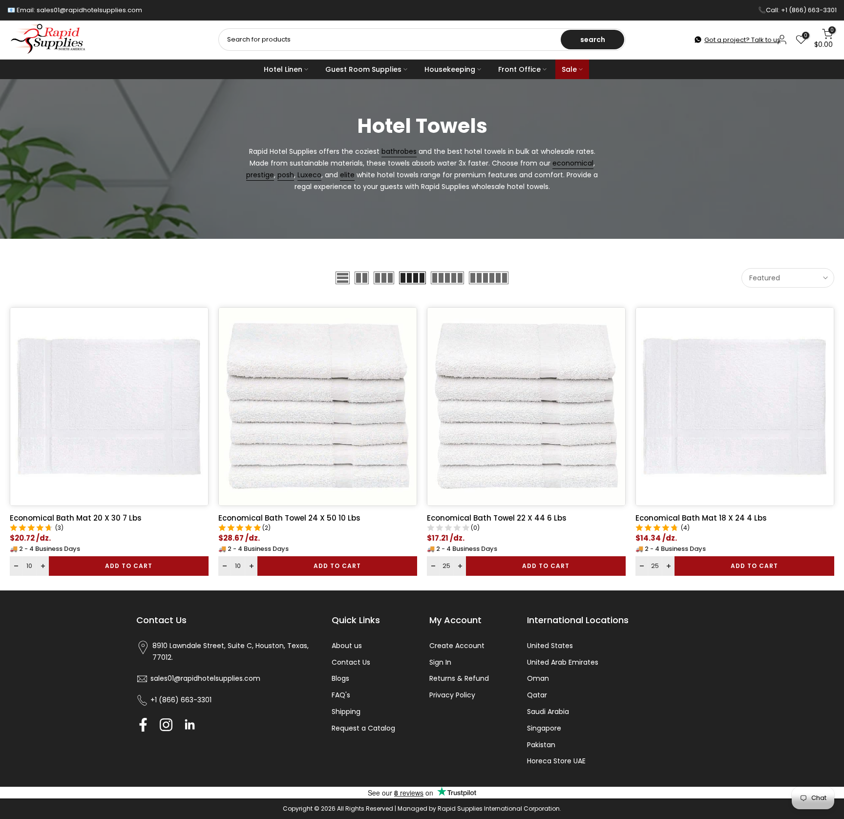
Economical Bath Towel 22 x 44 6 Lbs (497, 518)
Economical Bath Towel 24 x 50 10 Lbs (289, 518)
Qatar (537, 695)
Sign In (440, 662)
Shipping (346, 711)
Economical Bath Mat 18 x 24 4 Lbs (701, 518)
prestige (260, 175)
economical (572, 163)
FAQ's (341, 695)
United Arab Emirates (562, 662)
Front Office (519, 69)
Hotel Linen (283, 69)
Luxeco (309, 175)
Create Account (457, 646)
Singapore (544, 728)
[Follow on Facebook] (143, 724)
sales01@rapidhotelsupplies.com (89, 10)
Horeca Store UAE (556, 761)
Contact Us (351, 662)
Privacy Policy (452, 695)
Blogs (340, 678)
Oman (538, 678)
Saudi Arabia (548, 711)
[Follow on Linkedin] (189, 724)
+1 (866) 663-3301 (180, 700)
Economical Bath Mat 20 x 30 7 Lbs (76, 518)
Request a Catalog (363, 728)
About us (347, 646)
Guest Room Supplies (363, 69)
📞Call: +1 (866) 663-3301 (797, 10)
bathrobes (399, 151)
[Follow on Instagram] (166, 724)
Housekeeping (449, 69)
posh (285, 175)
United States (550, 646)
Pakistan (541, 745)
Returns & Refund (459, 678)
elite (347, 175)
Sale (569, 69)
